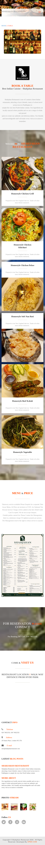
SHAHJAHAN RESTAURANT (15, 766)
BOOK (7, 26)
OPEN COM (32, 842)
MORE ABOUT (9, 778)
